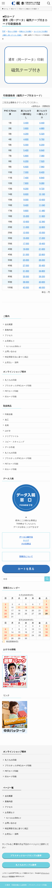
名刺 (7, 425)
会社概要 (9, 324)
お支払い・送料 (11, 362)
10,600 (42, 199)
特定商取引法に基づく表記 (16, 357)
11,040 (42, 205)
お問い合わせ (11, 351)
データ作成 (10, 447)
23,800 (42, 254)
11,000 (26, 226)
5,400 (25, 150)
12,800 (42, 226)
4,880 (41, 128)
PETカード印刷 (11, 391)
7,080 (41, 155)
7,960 (41, 166)
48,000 (42, 287)
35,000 (26, 276)
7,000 (25, 172)
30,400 (42, 265)
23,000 (26, 259)
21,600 (42, 248)
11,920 (42, 216)
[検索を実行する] (47, 578)
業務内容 (9, 330)
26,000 (42, 259)
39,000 (26, 281)
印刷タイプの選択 (25, 31)
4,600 (25, 139)
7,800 (25, 183)
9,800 (25, 210)
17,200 (42, 237)
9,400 (25, 205)
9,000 (25, 199)
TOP (3, 31)
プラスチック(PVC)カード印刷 (18, 385)
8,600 (25, 194)
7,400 (25, 177)
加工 (7, 419)
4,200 (25, 133)
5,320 (41, 133)
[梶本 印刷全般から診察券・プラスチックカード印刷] (26, 3)
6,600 (25, 166)
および (26, 540)
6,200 (41, 144)
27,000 (26, 265)
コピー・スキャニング (14, 441)
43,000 (26, 287)
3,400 (25, 122)
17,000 (26, 243)
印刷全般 (9, 414)
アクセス (9, 335)
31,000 (26, 270)
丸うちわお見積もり (13, 346)
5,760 (41, 139)
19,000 (26, 248)
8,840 (41, 177)
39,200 (42, 276)
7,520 (41, 161)
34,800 (42, 270)
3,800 (25, 128)
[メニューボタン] (3, 3)
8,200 (25, 188)
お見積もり (10, 340)
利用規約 (12, 876)
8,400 (41, 172)
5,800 (25, 155)
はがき (8, 430)
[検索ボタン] (48, 3)
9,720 (41, 188)
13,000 (26, 232)
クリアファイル (11, 436)
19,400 (42, 243)
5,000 (25, 144)
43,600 (42, 281)
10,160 (42, 194)
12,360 (42, 221)
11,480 (42, 210)
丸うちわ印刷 (11, 380)
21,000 (26, 254)
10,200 (26, 216)
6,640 (41, 150)
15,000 (42, 232)
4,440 (41, 122)
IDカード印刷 (12, 31)
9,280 (41, 183)
